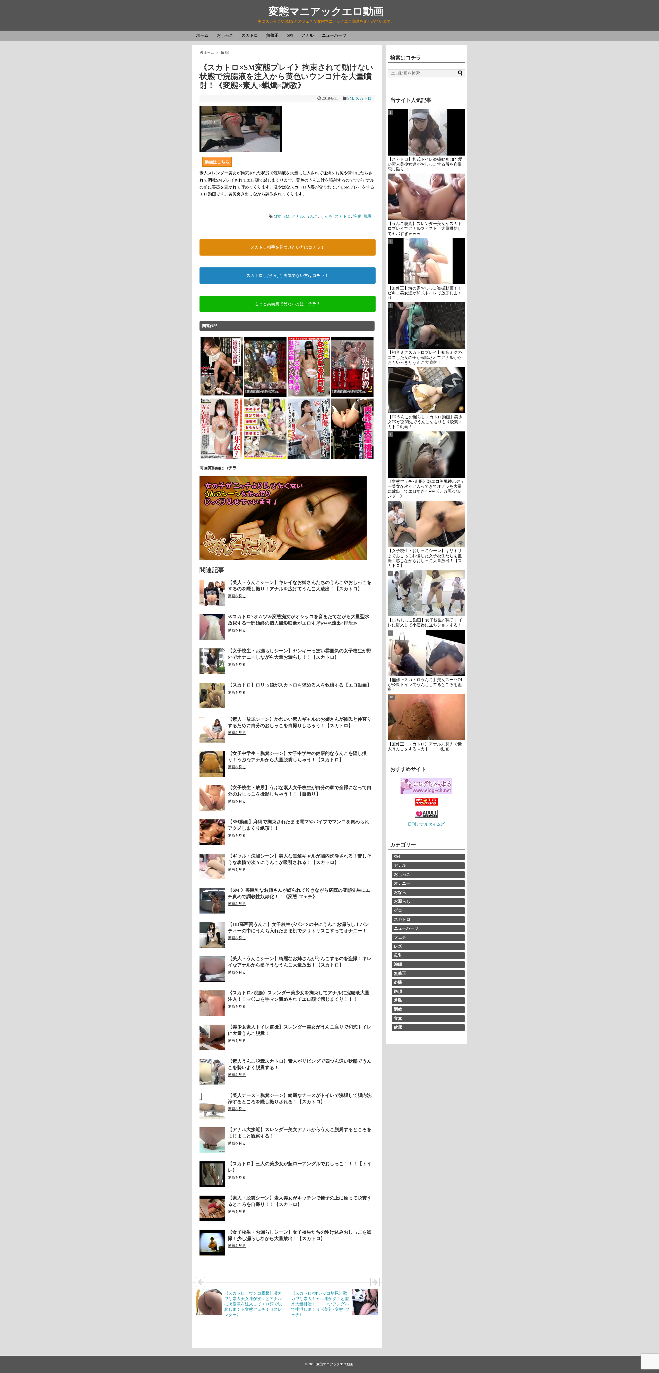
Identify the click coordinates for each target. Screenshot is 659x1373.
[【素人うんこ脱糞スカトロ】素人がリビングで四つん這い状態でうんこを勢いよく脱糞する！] (212, 1072)
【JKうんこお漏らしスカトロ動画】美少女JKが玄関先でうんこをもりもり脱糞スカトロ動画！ (425, 422)
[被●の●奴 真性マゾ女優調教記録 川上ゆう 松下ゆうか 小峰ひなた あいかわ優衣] (222, 396)
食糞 (398, 1018)
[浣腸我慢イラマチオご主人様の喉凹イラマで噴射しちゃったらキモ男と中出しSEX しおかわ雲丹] (309, 458)
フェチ (400, 937)
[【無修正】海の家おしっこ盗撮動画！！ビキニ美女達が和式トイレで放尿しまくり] (426, 261)
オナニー (402, 883)
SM (290, 35)
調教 (398, 1009)
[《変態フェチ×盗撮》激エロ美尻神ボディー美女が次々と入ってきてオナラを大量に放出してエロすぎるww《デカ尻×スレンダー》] (426, 454)
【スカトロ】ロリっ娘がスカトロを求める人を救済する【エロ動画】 (299, 685)
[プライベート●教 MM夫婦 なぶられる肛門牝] (309, 396)
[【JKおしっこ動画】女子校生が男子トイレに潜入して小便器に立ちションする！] (426, 593)
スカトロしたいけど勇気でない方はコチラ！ (287, 275)
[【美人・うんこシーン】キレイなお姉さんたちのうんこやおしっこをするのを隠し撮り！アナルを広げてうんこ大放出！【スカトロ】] (212, 593)
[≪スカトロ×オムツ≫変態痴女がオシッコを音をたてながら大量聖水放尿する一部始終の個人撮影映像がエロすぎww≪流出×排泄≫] (212, 627)
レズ (398, 946)
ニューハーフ (334, 35)
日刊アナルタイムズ (426, 824)
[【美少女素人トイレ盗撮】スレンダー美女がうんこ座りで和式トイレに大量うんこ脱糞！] (212, 1037)
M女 (277, 216)
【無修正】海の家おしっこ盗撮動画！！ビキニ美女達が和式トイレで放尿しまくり (425, 293)
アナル (307, 35)
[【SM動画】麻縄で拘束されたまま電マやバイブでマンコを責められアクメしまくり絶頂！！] (212, 832)
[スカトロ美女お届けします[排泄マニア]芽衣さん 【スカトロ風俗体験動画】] (222, 458)
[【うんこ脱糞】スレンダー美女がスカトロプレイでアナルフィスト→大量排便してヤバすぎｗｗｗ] (426, 197)
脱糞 (367, 216)
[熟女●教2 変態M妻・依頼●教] (352, 396)
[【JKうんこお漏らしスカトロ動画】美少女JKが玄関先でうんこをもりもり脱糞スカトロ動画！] (426, 390)
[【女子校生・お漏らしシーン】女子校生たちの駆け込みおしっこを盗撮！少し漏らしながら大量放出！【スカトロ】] (212, 1242)
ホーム (202, 35)
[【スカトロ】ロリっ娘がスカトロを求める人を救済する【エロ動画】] (212, 695)
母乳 (398, 955)
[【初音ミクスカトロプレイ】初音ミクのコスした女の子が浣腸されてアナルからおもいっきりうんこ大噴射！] (426, 325)
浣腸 (357, 216)
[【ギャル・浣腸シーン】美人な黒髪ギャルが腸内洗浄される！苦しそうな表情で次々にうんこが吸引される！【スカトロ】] (212, 866)
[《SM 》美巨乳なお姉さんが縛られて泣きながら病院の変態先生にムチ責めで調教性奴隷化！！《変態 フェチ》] (212, 901)
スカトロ (249, 35)
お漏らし (402, 901)
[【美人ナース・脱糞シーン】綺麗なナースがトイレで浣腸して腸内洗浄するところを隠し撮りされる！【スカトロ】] (212, 1106)
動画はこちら (217, 162)
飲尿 (398, 1027)
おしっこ (225, 35)
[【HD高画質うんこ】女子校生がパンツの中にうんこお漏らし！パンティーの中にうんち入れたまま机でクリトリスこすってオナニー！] (212, 935)
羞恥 (398, 1000)
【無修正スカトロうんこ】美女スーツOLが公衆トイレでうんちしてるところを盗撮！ (425, 685)
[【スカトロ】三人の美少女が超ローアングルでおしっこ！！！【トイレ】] (212, 1174)
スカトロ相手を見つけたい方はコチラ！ (287, 247)
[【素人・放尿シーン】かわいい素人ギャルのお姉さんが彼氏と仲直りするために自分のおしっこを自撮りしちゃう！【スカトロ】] (212, 730)
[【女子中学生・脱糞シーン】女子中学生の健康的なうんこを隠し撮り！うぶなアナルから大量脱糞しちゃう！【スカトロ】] (212, 764)
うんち (326, 216)
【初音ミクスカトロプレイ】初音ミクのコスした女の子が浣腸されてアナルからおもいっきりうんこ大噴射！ (425, 357)
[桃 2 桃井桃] (352, 458)
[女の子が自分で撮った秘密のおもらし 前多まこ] (265, 458)
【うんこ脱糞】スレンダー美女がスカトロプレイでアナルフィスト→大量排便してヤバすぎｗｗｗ (425, 228)
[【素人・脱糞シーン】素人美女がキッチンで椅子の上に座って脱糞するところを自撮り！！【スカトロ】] (212, 1208)
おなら (400, 892)
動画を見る (237, 596)
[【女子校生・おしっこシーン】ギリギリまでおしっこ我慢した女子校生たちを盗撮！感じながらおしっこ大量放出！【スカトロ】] (426, 524)
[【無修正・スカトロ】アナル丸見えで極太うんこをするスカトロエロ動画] (426, 717)
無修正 (272, 35)
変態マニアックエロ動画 (326, 11)
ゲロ (398, 910)
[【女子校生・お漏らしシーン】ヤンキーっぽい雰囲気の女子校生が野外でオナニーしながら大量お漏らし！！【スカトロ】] (212, 661)
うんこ (312, 216)
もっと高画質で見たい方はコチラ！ (287, 304)
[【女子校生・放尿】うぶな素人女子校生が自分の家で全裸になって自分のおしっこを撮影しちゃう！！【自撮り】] (212, 798)
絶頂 (398, 991)
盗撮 (398, 982)
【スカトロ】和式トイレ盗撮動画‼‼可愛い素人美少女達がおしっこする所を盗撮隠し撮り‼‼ (425, 164)
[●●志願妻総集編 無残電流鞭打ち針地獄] (265, 396)
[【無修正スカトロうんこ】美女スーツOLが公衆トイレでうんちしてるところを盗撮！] (426, 653)
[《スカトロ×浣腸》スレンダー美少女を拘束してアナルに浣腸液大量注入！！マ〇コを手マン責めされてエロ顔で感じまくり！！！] (212, 1003)
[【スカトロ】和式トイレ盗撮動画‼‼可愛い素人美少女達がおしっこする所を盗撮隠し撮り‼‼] (426, 132)
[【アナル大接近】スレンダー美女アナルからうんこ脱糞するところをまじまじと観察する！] (212, 1140)
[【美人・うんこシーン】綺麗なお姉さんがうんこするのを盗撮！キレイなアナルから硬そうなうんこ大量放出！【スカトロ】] (212, 969)
